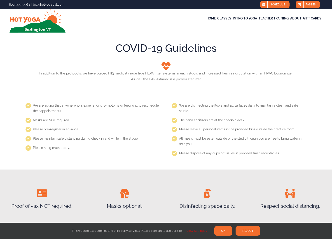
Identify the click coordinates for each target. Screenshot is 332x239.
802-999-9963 (19, 4)
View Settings (196, 230)
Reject (247, 230)
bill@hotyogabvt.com (48, 4)
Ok (223, 230)
